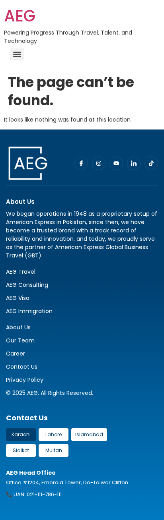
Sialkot (21, 450)
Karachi (21, 434)
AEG (19, 16)
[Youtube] (116, 163)
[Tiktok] (151, 163)
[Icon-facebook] (81, 163)
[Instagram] (98, 163)
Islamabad (89, 434)
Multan (53, 450)
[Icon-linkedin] (134, 163)
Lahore (53, 434)
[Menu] (17, 54)
